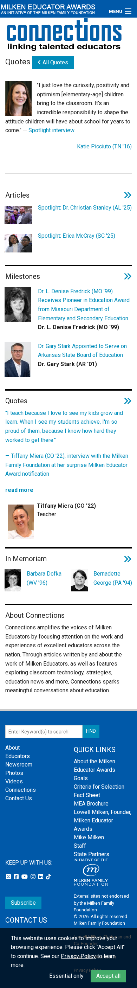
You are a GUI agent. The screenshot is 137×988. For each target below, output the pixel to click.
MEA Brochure (91, 803)
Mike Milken (89, 837)
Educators (17, 756)
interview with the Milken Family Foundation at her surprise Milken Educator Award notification (66, 465)
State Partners (91, 854)
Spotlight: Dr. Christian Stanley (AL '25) (85, 207)
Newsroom (18, 764)
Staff (80, 845)
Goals (81, 778)
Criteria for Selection (99, 786)
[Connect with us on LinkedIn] (41, 876)
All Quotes (54, 62)
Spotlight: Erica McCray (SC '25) (76, 235)
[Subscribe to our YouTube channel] (25, 876)
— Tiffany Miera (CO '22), (36, 456)
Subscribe (23, 902)
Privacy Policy (78, 956)
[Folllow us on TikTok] (48, 876)
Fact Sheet (87, 795)
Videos (14, 781)
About (12, 747)
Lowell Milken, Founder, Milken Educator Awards (102, 820)
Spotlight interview (51, 130)
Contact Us (18, 798)
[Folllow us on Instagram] (34, 876)
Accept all (108, 976)
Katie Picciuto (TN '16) (104, 146)
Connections (20, 790)
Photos (14, 773)
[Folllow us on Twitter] (9, 876)
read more (19, 490)
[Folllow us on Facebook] (17, 876)
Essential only (66, 976)
